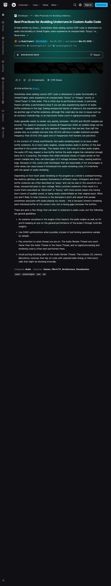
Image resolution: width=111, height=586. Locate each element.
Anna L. (36, 88)
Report (97, 55)
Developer (23, 15)
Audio (28, 269)
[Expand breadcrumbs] (31, 16)
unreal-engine (28, 274)
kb (44, 274)
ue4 (38, 274)
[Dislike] (24, 80)
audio (17, 274)
